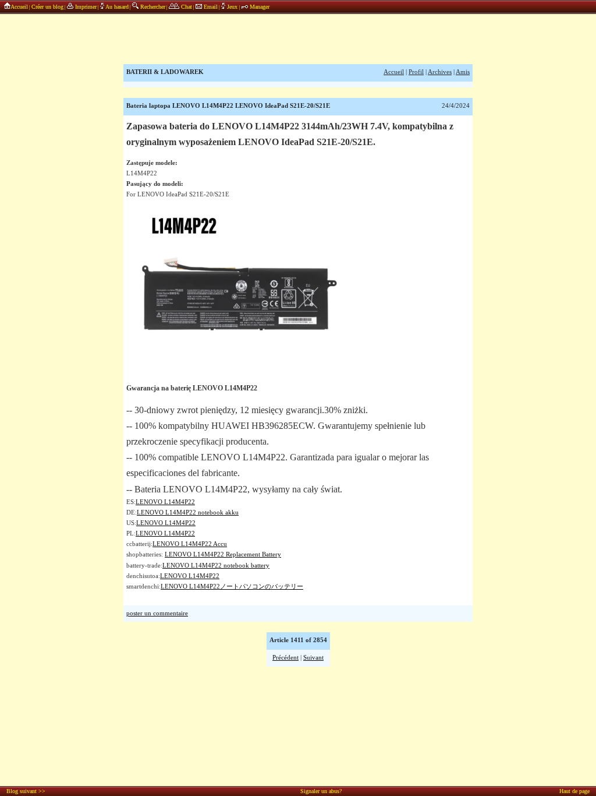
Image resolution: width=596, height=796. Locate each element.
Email (210, 6)
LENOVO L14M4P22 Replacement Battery (223, 554)
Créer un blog (47, 6)
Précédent (285, 657)
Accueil (19, 6)
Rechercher (152, 6)
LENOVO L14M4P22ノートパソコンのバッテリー (232, 586)
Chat (185, 6)
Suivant (313, 657)
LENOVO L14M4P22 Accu (189, 544)
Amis (463, 72)
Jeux (232, 6)
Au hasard (116, 6)
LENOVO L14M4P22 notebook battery (215, 565)
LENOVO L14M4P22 (165, 502)
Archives (440, 72)
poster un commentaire (157, 613)
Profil (416, 72)
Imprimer (85, 6)
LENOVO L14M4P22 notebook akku (188, 512)
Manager (258, 6)
